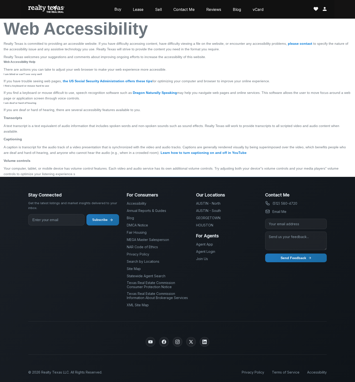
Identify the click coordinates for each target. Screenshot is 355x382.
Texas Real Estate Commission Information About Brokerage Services (157, 296)
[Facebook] (164, 342)
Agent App (204, 244)
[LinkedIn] (204, 342)
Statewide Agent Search (146, 276)
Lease (138, 9)
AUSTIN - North (208, 203)
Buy (117, 9)
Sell (158, 9)
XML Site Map (138, 305)
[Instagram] (177, 342)
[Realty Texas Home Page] (46, 9)
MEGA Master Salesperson (148, 240)
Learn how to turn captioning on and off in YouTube (204, 153)
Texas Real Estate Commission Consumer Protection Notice (151, 285)
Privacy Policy (138, 254)
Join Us (202, 259)
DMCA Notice (137, 225)
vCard (258, 9)
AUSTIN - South (208, 211)
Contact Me (184, 9)
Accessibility (136, 203)
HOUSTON (204, 225)
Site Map (134, 269)
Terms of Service (285, 372)
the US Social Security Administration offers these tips (107, 81)
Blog (237, 9)
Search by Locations (143, 261)
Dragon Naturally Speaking (155, 93)
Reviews (213, 9)
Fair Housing (137, 232)
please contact (300, 43)
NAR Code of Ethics (142, 247)
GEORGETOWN (208, 218)
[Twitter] (191, 342)
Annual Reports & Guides (146, 211)
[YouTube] (150, 342)
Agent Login (205, 251)
